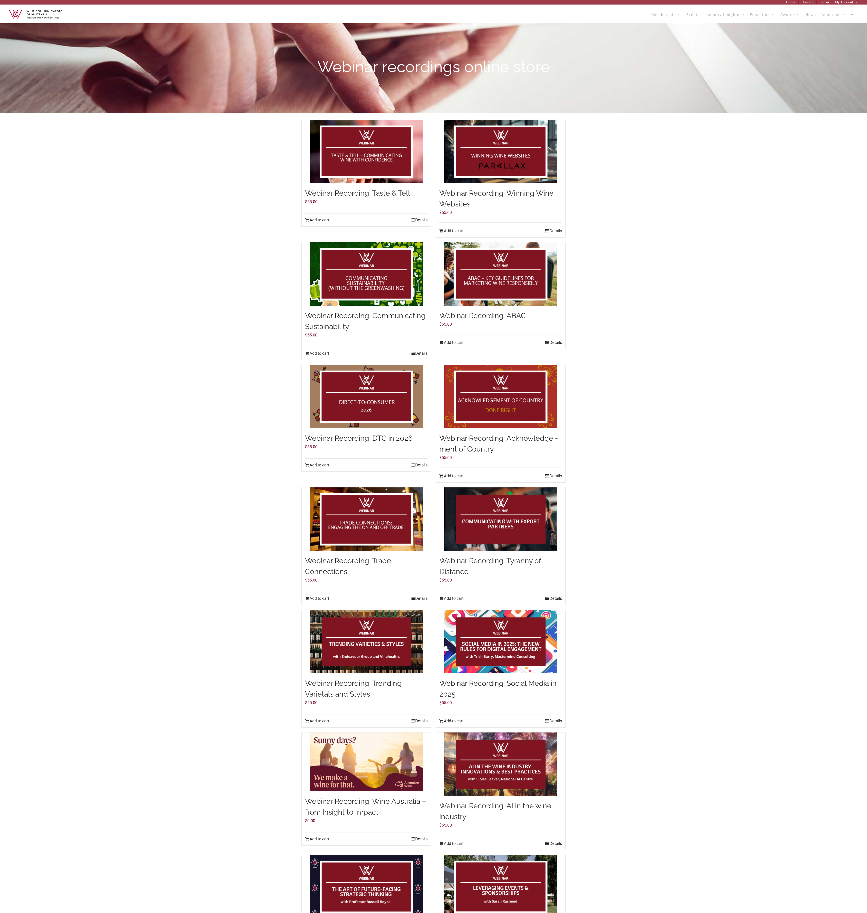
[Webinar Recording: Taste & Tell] (366, 151)
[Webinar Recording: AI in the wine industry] (500, 764)
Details (421, 220)
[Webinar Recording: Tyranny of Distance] (500, 519)
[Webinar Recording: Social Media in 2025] (500, 641)
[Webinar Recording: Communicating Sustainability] (366, 274)
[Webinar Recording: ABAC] (500, 274)
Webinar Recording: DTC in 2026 (359, 438)
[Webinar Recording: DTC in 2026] (366, 396)
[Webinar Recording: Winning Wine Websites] (500, 151)
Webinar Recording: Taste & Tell (357, 193)
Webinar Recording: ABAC (482, 315)
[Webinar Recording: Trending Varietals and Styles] (366, 641)
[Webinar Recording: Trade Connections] (366, 519)
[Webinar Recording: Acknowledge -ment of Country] (500, 396)
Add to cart (319, 220)
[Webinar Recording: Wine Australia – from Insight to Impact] (366, 761)
